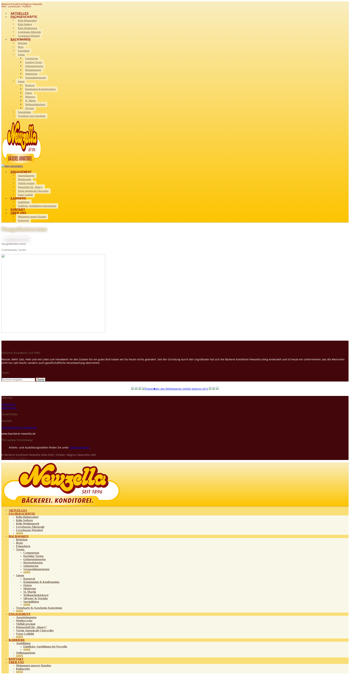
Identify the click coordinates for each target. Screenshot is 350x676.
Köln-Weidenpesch (27, 28)
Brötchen (22, 43)
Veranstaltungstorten (35, 77)
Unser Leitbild (25, 194)
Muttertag (30, 96)
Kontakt (18, 209)
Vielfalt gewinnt (26, 183)
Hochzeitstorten (33, 70)
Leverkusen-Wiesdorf (29, 35)
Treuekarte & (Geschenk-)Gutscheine (39, 607)
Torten (21, 54)
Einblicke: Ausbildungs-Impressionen (37, 206)
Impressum (8, 404)
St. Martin (30, 100)
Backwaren (20, 39)
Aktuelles (20, 13)
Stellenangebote (79, 447)
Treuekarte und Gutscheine (32, 116)
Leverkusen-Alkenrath (29, 32)
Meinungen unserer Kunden (32, 216)
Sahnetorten (31, 73)
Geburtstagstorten (34, 66)
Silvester (29, 108)
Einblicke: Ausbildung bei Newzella (45, 646)
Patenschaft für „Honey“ (30, 187)
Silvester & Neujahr (35, 598)
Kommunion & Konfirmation (40, 89)
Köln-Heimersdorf (27, 20)
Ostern (28, 93)
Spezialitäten (24, 112)
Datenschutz (9, 407)
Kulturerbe (23, 220)
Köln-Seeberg (25, 24)
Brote (21, 47)
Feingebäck (24, 50)
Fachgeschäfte (24, 16)
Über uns (18, 213)
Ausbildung (24, 202)
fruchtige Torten (33, 62)
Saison (21, 81)
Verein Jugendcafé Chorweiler (33, 191)
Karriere (18, 198)
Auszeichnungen (26, 175)
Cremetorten (31, 58)
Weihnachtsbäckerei (35, 104)
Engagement (21, 172)
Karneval (29, 85)
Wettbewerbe (24, 179)
